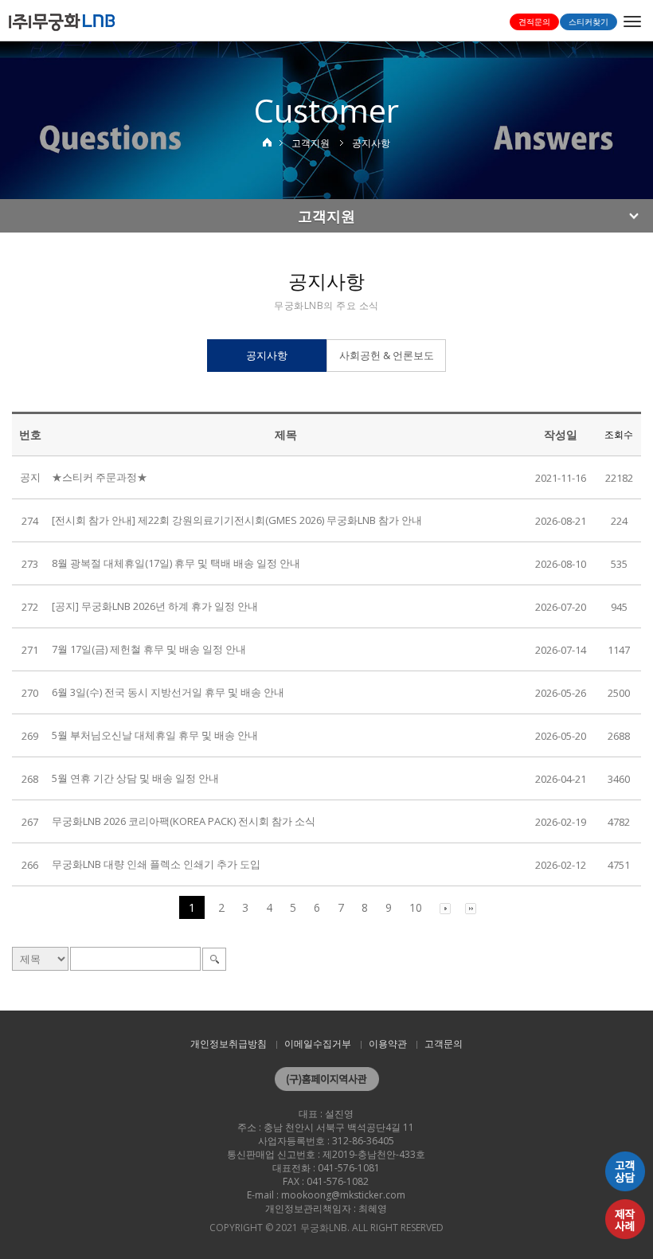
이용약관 (388, 1043)
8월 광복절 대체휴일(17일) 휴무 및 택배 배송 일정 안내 (176, 563)
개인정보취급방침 (228, 1043)
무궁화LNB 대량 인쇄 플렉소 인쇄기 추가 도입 (156, 864)
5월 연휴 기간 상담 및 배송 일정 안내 (135, 778)
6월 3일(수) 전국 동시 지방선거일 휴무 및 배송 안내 (168, 692)
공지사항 (266, 355)
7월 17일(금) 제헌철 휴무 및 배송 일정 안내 (149, 649)
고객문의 (443, 1043)
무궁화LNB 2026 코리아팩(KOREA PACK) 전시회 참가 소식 (183, 821)
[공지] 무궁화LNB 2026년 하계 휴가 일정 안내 (155, 606)
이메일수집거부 (317, 1043)
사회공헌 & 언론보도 (386, 355)
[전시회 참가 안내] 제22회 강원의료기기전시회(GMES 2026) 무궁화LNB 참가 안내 (237, 520)
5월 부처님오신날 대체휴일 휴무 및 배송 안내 (155, 735)
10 (415, 907)
